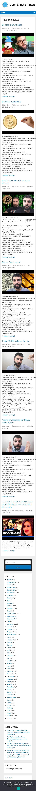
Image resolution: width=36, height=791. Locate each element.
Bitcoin (4, 107)
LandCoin (10, 655)
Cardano (9, 608)
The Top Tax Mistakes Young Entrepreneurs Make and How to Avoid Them (17, 739)
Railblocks (14, 30)
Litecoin (9, 661)
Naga (8, 666)
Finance (9, 642)
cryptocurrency (11, 616)
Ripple (9, 682)
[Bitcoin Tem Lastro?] (18, 282)
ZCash (9, 718)
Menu (3, 12)
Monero (9, 663)
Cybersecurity (11, 619)
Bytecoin (9, 606)
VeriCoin (9, 716)
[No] (34, 786)
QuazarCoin (10, 676)
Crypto (9, 611)
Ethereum (10, 640)
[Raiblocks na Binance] (18, 45)
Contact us (8, 778)
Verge (9, 713)
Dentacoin (10, 624)
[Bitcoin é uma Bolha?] (18, 122)
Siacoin (9, 692)
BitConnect (10, 592)
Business (9, 603)
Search (18, 567)
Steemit (9, 695)
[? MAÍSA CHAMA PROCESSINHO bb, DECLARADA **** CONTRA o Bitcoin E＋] (18, 528)
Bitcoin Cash (11, 587)
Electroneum (11, 634)
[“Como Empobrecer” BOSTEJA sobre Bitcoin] (18, 443)
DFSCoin (9, 627)
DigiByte (9, 629)
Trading (9, 708)
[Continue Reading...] (8, 96)
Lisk (8, 658)
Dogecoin (10, 632)
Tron (8, 710)
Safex (9, 689)
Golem (9, 647)
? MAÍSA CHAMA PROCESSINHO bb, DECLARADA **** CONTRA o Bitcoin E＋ (17, 504)
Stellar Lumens (11, 697)
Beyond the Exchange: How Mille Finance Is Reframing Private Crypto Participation (18, 732)
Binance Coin (11, 582)
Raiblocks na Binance (12, 24)
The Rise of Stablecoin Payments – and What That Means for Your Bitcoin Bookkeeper (19, 746)
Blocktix (9, 598)
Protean (9, 674)
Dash (8, 621)
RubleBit (9, 684)
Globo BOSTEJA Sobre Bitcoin (15, 341)
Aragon (9, 579)
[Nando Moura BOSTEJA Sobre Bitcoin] (18, 204)
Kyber (9, 653)
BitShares (10, 595)
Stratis (9, 702)
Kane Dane (6, 28)
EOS (8, 637)
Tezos (9, 705)
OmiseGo (10, 671)
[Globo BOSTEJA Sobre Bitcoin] (18, 361)
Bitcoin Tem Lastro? (11, 262)
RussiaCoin (10, 687)
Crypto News (6, 30)
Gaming (9, 645)
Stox (8, 700)
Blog (8, 600)
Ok (18, 788)
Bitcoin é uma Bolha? (11, 101)
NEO (8, 668)
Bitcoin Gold (10, 590)
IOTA (8, 650)
